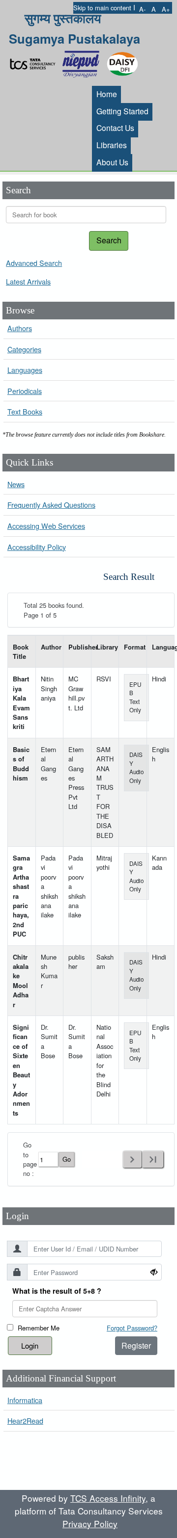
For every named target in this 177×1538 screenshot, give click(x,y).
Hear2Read (25, 1420)
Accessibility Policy (36, 547)
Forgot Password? (132, 1327)
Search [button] (108, 240)
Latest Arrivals (28, 281)
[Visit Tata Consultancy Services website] (34, 61)
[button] (142, 9)
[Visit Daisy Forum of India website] (122, 61)
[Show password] (154, 1272)
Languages (24, 370)
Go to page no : (30, 1159)
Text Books (24, 411)
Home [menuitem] (106, 93)
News (16, 484)
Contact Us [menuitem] (115, 127)
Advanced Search (34, 263)
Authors (19, 328)
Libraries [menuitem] (111, 144)
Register (136, 1345)
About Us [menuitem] (112, 161)
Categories (24, 349)
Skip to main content (102, 7)
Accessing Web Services (46, 526)
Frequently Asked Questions (51, 504)
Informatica (24, 1400)
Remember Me (38, 1327)
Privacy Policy (90, 1523)
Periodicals (24, 391)
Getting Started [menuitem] (122, 110)
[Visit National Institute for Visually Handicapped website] (83, 61)
